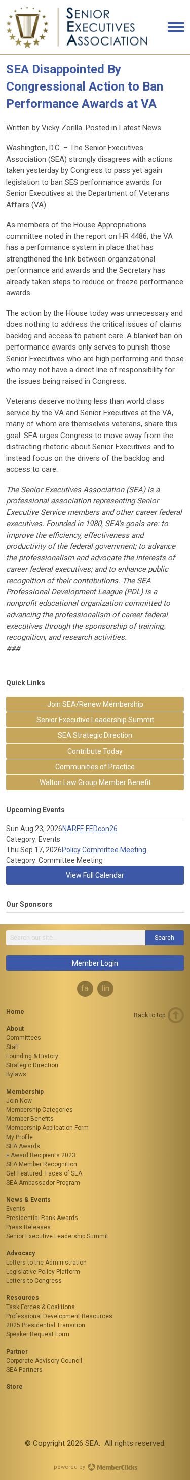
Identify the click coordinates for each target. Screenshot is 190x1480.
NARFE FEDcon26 (90, 828)
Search (164, 937)
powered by (70, 1467)
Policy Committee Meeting (104, 850)
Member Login (95, 963)
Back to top (149, 1015)
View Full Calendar (95, 875)
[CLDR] (77, 46)
